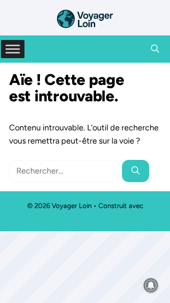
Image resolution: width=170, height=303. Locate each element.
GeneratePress (85, 217)
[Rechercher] (135, 171)
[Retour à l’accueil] (85, 18)
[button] (155, 49)
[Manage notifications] (151, 285)
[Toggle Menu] (12, 49)
